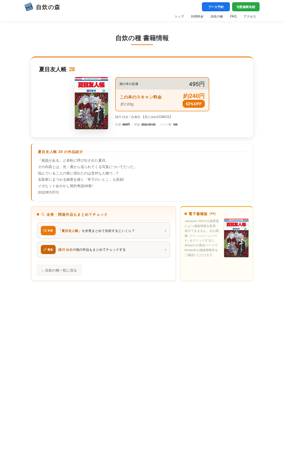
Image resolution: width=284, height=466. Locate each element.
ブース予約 (215, 6)
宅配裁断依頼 (246, 6)
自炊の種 (217, 16)
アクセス (250, 16)
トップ (179, 16)
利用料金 (197, 16)
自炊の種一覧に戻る (59, 270)
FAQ (233, 16)
